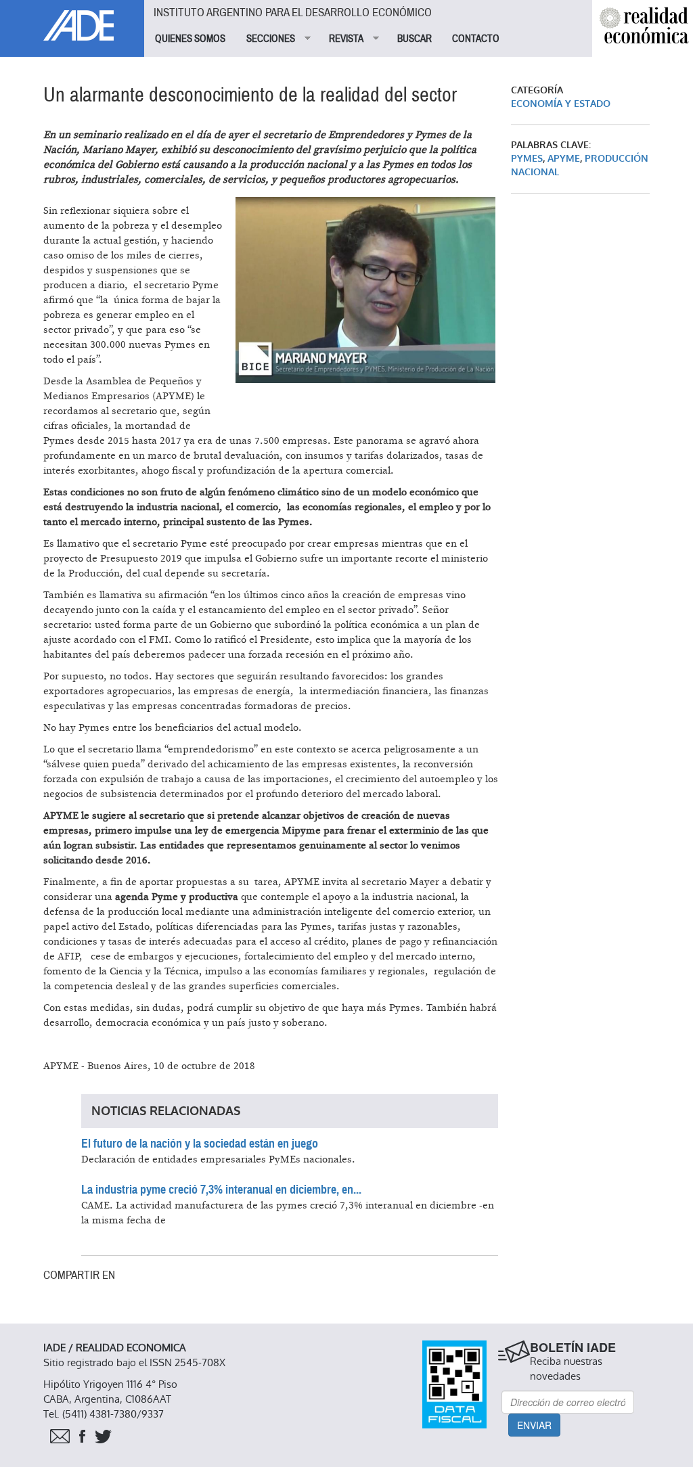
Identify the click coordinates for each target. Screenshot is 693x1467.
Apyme (563, 158)
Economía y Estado (560, 103)
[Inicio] (72, 20)
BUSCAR (414, 38)
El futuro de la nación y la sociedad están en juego (199, 1143)
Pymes (527, 158)
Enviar (534, 1425)
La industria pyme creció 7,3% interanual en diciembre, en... (221, 1189)
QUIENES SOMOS (190, 38)
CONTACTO (475, 38)
